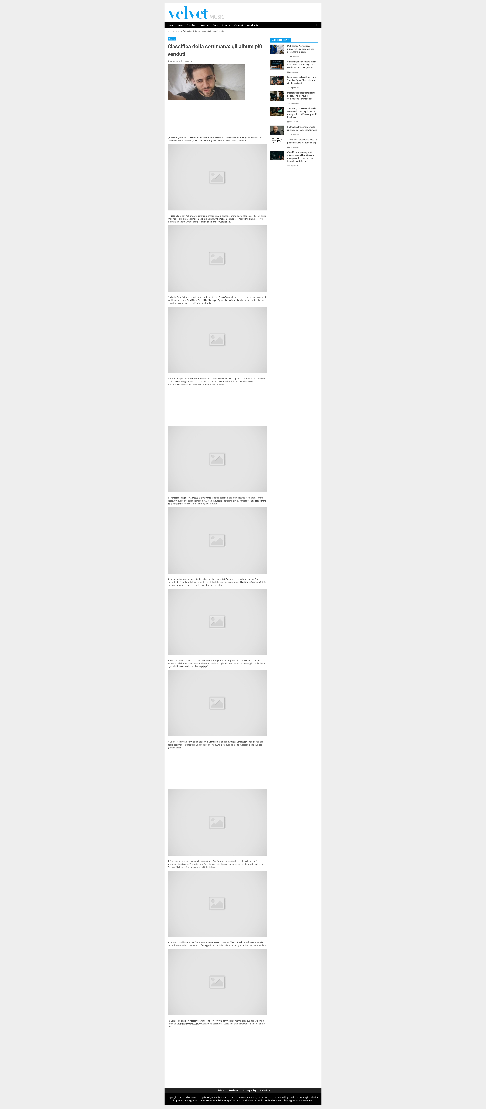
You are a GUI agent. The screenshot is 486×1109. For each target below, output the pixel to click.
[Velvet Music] (196, 12)
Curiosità (238, 25)
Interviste (203, 25)
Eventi (215, 25)
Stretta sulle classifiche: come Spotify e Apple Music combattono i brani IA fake (301, 95)
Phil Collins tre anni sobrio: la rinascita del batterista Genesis (302, 128)
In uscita (226, 25)
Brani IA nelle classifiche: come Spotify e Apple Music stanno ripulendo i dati (301, 80)
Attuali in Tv (252, 25)
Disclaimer (234, 1090)
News (180, 25)
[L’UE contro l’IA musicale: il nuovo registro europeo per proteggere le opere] (277, 49)
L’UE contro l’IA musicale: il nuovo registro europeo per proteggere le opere (300, 49)
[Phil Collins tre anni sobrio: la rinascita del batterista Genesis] (277, 130)
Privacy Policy (249, 1090)
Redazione (265, 1090)
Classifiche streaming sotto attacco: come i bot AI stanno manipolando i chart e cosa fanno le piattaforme (301, 156)
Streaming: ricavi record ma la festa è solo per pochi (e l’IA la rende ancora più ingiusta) (301, 64)
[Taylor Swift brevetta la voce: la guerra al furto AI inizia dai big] (277, 140)
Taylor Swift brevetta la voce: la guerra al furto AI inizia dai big (302, 141)
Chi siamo (220, 1090)
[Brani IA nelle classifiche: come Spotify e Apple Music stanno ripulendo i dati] (277, 80)
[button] (317, 25)
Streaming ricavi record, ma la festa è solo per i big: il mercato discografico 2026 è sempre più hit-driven (302, 113)
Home (170, 25)
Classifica (191, 25)
